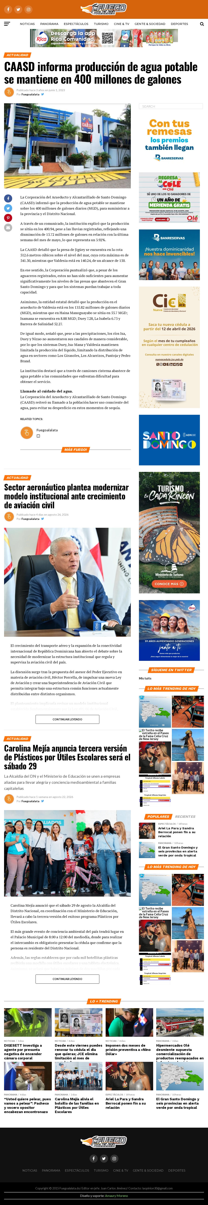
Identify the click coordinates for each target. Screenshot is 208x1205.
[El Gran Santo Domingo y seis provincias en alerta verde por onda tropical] (155, 712)
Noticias (27, 24)
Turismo (101, 24)
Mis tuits (145, 678)
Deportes (179, 24)
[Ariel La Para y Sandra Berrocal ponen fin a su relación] (155, 757)
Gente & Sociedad (150, 24)
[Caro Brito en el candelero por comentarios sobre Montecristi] (188, 745)
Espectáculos (76, 24)
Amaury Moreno (116, 1196)
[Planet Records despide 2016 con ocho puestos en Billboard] (155, 791)
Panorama (49, 24)
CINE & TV (121, 24)
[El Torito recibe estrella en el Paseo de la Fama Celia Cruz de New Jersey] (155, 735)
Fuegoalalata (30, 94)
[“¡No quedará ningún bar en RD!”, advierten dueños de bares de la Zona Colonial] (188, 712)
